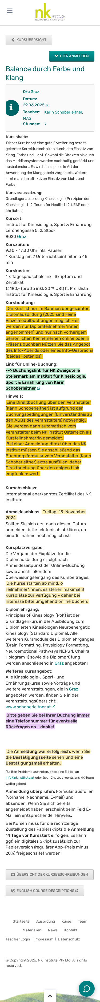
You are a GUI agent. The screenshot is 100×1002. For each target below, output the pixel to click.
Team (82, 921)
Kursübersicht (31, 40)
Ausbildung (45, 921)
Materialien (32, 930)
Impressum (43, 939)
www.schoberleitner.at (28, 706)
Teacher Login (18, 939)
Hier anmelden (74, 56)
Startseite (21, 921)
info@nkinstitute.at (20, 777)
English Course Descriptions (45, 890)
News (53, 930)
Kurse (66, 921)
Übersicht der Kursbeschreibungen (52, 874)
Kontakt (70, 930)
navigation (9, 11)
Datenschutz (69, 939)
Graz (35, 91)
